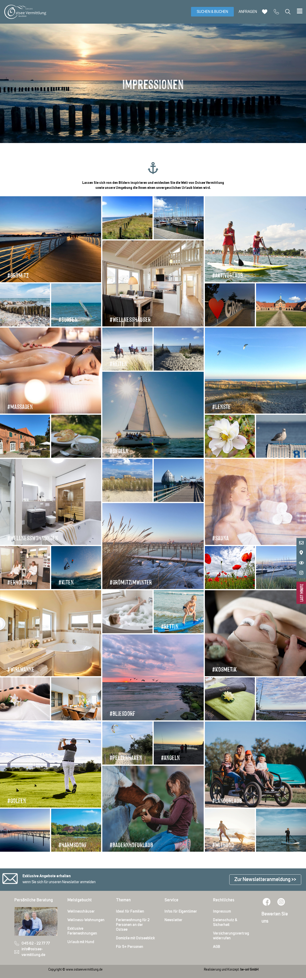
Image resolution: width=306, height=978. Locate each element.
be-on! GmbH (249, 969)
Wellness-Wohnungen (85, 920)
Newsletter (173, 920)
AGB (216, 947)
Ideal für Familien (130, 911)
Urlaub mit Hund (80, 942)
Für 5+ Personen (129, 947)
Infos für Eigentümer (180, 911)
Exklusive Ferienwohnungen (82, 931)
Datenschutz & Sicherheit (225, 922)
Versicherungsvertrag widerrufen (231, 935)
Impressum (222, 911)
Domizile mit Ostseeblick (135, 938)
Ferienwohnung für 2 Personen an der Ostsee (133, 924)
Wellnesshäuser (81, 911)
